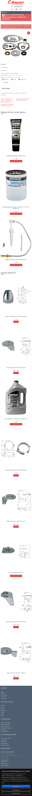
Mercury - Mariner (16, 25)
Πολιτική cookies (5, 731)
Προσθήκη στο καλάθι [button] (16, 161)
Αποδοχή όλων (16, 786)
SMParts (3, 705)
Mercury (12, 77)
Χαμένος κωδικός (5, 745)
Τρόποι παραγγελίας (5, 722)
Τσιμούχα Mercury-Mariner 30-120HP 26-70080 (22, 99)
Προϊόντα (3, 693)
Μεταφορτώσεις (5, 743)
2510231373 (18, 6)
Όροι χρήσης (4, 729)
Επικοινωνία (4, 698)
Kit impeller (27, 25)
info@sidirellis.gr (4, 760)
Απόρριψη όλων (16, 793)
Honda (2, 714)
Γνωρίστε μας (4, 695)
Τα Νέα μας (3, 697)
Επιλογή (16, 321)
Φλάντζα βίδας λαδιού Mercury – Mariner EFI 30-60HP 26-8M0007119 (7, 100)
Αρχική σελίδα (5, 25)
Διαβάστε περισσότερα (16, 576)
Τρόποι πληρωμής (5, 726)
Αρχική (2, 691)
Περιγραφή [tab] (6, 88)
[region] (16, 782)
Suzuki (2, 716)
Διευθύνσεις (4, 740)
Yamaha (3, 707)
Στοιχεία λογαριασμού (6, 738)
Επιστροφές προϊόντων (6, 728)
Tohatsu (3, 712)
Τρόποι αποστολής (5, 724)
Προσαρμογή (16, 790)
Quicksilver (17, 77)
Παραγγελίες (4, 741)
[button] (28, 32)
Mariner (7, 77)
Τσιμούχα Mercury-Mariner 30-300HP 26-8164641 (7, 105)
